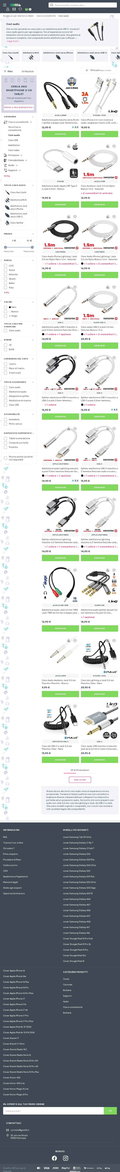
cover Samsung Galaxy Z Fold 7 (78, 848)
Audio (66, 1001)
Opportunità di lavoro (14, 893)
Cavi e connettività (46, 16)
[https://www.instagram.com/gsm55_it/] (65, 1158)
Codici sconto (10, 865)
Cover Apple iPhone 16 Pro (16, 987)
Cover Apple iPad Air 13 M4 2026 (19, 1032)
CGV (5, 871)
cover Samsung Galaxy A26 (76, 921)
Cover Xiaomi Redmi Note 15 (17, 1055)
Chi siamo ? (9, 848)
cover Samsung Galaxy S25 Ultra (79, 882)
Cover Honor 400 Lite (14, 1083)
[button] (99, 193)
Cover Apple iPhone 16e (14, 976)
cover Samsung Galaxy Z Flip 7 (78, 842)
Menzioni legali (10, 882)
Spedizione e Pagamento (15, 876)
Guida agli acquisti (12, 888)
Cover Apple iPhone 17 (14, 998)
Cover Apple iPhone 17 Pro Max (18, 1021)
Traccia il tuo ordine (13, 842)
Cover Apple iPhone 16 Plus (16, 982)
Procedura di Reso (12, 859)
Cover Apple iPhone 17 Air (15, 1010)
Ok (110, 1111)
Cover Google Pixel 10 (73, 961)
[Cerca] (52, 5)
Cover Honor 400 (11, 1077)
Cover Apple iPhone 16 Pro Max (18, 993)
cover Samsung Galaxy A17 (76, 927)
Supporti (67, 996)
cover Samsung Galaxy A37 (76, 916)
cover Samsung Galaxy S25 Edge (79, 888)
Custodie (67, 984)
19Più (7, 176)
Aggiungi (60, 134)
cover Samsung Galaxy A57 (76, 904)
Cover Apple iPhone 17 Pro (16, 1015)
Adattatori (14, 145)
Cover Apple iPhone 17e (14, 1004)
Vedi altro (80, 780)
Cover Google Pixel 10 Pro (75, 950)
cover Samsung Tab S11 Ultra (77, 837)
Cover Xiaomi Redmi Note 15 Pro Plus (21, 1072)
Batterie (67, 990)
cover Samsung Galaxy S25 (76, 871)
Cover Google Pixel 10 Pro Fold (78, 938)
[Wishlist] (20, 9)
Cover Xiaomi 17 (11, 1038)
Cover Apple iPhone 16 (14, 970)
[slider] (5, 247)
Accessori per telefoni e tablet (18, 16)
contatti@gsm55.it (20, 1130)
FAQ (5, 837)
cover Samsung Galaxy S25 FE (78, 893)
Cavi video (13, 150)
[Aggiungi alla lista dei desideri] (75, 80)
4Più (6, 292)
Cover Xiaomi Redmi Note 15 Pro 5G (20, 1060)
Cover (66, 979)
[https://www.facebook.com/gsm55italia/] (54, 1158)
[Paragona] (68, 80)
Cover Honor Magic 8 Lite (15, 1089)
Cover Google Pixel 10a (74, 955)
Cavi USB (13, 140)
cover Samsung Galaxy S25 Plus (79, 876)
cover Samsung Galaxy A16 (76, 933)
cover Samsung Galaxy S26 (76, 854)
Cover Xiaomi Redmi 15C (15, 1049)
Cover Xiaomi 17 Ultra (13, 1043)
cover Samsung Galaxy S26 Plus (79, 859)
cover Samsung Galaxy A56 (76, 899)
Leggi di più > (13, 41)
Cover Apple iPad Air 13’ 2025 (17, 1027)
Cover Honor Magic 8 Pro (15, 1094)
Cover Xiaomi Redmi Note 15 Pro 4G (20, 1066)
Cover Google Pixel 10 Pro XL (77, 944)
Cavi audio (63, 16)
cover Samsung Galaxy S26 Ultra (79, 865)
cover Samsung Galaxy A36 (76, 910)
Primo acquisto (10, 854)
